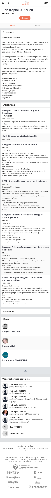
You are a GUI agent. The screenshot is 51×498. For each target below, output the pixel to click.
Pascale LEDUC (9, 346)
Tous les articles (13, 461)
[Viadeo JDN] (38, 482)
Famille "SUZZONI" (16, 433)
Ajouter (26, 18)
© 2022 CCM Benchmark (35, 461)
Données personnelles (12, 459)
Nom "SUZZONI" (15, 427)
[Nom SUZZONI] (5, 427)
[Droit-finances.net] (38, 477)
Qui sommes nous (11, 457)
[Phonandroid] (38, 486)
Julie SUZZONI (14, 417)
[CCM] (38, 472)
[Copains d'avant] (13, 482)
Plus (25, 371)
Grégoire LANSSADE (11, 331)
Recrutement (35, 457)
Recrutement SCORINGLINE (14, 360)
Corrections (23, 461)
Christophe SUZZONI (17, 384)
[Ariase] (13, 487)
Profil (12, 25)
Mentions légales (41, 459)
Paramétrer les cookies (27, 459)
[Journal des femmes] (13, 472)
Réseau (38, 25)
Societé (43, 457)
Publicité (27, 457)
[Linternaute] (13, 477)
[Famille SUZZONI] (5, 433)
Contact (21, 457)
